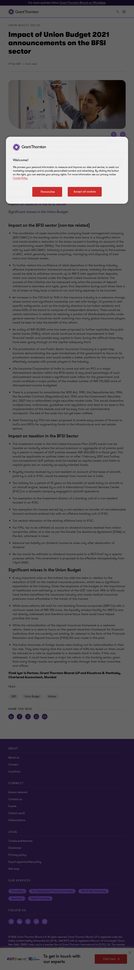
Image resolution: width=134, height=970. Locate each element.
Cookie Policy (20, 178)
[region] (67, 170)
